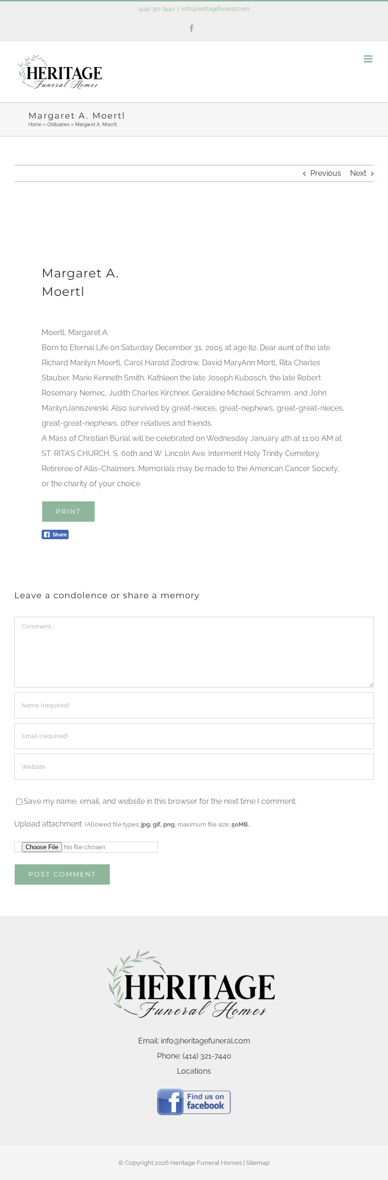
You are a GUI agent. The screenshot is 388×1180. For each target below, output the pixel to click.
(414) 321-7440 (157, 9)
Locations (194, 1071)
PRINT (68, 511)
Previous (325, 173)
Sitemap (258, 1162)
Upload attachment (131, 823)
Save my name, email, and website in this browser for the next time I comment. (160, 801)
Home (35, 124)
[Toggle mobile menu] (369, 59)
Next (358, 173)
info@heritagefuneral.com (215, 9)
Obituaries (58, 124)
